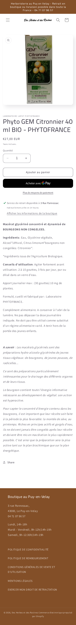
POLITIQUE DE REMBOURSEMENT (28, 558)
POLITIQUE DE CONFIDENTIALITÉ (28, 549)
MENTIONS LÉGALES (20, 581)
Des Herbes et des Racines (25, 612)
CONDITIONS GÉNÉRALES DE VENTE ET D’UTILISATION (31, 569)
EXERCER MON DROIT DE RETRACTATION (32, 589)
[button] (8, 20)
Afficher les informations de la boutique (32, 213)
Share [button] (11, 462)
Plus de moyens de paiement (38, 192)
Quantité (8, 150)
